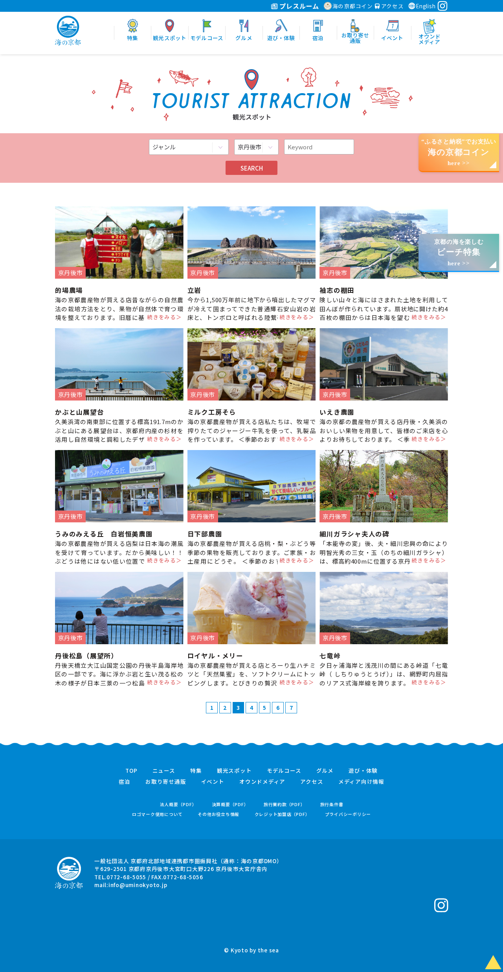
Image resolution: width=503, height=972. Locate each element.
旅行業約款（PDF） (284, 804)
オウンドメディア (262, 782)
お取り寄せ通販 (165, 782)
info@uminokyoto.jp (137, 885)
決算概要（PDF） (230, 804)
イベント (212, 782)
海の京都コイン (352, 6)
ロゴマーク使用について (157, 814)
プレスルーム (298, 6)
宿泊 (124, 782)
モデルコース (284, 771)
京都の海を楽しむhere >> (459, 252)
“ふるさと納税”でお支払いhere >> (458, 152)
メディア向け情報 (361, 782)
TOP (131, 771)
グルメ (325, 771)
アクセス (392, 6)
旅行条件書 (331, 804)
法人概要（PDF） (178, 804)
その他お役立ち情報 (218, 814)
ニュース (163, 771)
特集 (196, 771)
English (425, 6)
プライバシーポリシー (348, 814)
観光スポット (234, 771)
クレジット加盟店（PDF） (282, 814)
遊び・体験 (363, 771)
